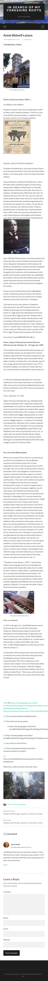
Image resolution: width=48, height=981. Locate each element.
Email (6, 929)
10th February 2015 (11, 39)
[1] (4, 703)
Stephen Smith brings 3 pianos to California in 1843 (23, 812)
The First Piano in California (17, 804)
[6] (34, 557)
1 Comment (27, 39)
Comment (7, 892)
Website (6, 940)
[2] (4, 716)
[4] (4, 735)
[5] (4, 743)
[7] (4, 756)
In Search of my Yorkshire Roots (24, 8)
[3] (4, 721)
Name (6, 918)
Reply (5, 865)
